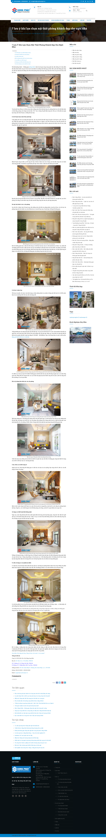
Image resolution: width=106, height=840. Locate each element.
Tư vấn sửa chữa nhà (63, 796)
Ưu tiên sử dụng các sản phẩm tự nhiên (23, 64)
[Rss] (90, 1)
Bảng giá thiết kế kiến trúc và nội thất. (20, 337)
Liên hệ (82, 20)
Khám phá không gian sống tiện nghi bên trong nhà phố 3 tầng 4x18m (31, 730)
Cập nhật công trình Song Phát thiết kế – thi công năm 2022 (85, 143)
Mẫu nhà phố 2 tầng (77, 57)
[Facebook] (81, 1)
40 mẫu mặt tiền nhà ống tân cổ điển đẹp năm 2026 (85, 115)
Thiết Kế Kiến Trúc (62, 793)
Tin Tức (89, 20)
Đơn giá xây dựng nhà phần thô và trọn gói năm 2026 (85, 81)
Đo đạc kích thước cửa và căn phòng (22, 54)
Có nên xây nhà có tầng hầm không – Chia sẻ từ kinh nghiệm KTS (30, 733)
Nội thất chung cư (76, 61)
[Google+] (85, 1)
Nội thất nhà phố (76, 63)
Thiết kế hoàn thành (63, 809)
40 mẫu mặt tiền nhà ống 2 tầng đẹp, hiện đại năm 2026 (85, 122)
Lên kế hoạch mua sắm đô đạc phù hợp (23, 52)
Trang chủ (17, 20)
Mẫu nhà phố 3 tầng (77, 59)
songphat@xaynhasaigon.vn (21, 672)
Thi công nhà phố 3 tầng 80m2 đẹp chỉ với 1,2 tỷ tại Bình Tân (84, 150)
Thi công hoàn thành (63, 806)
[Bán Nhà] (83, 1)
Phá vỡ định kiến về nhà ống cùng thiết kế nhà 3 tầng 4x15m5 (29, 701)
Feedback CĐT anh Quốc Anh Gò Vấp (23, 735)
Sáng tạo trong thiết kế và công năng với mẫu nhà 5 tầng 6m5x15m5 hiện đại (33, 711)
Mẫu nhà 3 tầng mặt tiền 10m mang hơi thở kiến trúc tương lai (29, 698)
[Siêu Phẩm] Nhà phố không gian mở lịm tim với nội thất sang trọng (85, 89)
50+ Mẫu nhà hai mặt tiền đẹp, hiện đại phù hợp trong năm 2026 (85, 163)
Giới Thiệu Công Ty (62, 773)
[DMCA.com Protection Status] (16, 758)
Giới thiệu (25, 20)
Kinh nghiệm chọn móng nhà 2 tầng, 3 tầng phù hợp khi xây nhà (29, 748)
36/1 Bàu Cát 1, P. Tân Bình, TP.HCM (24, 660)
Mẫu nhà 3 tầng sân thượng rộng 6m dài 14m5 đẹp (27, 738)
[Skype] (92, 1)
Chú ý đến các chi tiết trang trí (21, 60)
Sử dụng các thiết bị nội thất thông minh (23, 62)
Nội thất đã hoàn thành (63, 812)
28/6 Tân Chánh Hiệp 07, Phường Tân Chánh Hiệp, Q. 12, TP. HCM (34, 667)
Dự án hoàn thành (43, 20)
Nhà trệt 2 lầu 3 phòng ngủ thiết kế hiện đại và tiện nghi (28, 745)
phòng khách (32, 67)
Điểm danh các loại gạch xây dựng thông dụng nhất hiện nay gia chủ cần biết (33, 740)
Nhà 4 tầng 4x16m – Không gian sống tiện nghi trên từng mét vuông (31, 708)
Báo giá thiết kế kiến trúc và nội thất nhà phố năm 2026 (85, 101)
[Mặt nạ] (88, 1)
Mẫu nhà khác (75, 52)
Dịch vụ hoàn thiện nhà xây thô (65, 790)
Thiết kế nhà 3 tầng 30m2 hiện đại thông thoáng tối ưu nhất (29, 728)
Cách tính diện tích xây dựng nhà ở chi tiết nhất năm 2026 (85, 177)
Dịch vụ (33, 20)
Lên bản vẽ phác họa (19, 56)
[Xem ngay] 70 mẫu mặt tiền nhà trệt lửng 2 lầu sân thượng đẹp (85, 108)
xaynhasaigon (83, 317)
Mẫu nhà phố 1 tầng (77, 55)
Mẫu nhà (75, 20)
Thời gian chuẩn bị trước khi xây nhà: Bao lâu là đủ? (27, 706)
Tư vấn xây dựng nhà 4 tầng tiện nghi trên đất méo (27, 726)
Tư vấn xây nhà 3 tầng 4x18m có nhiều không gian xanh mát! (85, 156)
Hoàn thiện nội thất (62, 787)
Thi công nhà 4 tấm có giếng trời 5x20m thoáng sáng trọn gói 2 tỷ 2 (31, 743)
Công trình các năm (62, 815)
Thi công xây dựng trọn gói (64, 779)
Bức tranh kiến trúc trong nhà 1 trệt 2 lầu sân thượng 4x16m (29, 716)
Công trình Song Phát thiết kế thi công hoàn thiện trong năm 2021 (85, 170)
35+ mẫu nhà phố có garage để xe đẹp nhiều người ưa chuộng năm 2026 (85, 185)
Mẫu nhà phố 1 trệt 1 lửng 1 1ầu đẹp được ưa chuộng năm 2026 (85, 129)
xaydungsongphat (74, 317)
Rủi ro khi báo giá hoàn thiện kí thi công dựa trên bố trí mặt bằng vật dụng (32, 693)
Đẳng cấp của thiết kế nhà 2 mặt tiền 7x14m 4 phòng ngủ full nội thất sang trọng (85, 75)
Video (68, 20)
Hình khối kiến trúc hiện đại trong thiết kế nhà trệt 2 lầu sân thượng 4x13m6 (33, 713)
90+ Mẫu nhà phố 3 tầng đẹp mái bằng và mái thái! (85, 136)
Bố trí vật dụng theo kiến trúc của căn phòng (23, 58)
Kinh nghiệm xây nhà (57, 20)
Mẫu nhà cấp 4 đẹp (77, 50)
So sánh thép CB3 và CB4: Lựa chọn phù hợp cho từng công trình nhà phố (32, 696)
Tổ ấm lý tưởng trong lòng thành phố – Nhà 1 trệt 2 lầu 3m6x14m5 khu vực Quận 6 (34, 703)
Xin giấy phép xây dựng (63, 799)
